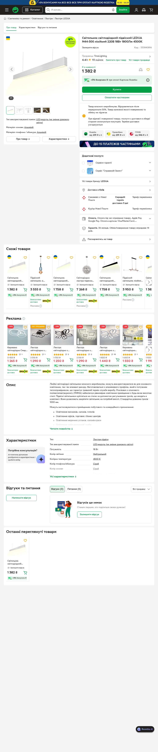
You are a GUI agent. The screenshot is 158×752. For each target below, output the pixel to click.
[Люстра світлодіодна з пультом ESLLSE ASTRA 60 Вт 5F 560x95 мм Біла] (110, 335)
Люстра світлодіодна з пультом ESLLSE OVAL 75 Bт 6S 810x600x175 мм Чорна (38, 349)
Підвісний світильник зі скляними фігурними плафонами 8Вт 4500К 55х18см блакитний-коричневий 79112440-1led (38, 280)
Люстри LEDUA (62, 19)
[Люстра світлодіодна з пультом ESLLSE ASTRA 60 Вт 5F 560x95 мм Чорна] (64, 335)
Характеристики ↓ (59, 139)
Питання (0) (74, 489)
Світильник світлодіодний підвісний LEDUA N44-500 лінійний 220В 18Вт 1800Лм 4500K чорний (109, 280)
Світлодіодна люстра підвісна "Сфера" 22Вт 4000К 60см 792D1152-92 (84, 280)
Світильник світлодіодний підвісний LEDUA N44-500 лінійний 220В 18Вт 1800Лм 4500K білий (63, 280)
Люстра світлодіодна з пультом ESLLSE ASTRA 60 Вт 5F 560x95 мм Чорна (62, 349)
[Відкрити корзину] (151, 10)
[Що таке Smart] (46, 301)
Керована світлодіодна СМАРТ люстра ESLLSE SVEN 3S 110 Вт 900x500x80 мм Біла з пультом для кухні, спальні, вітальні (133, 349)
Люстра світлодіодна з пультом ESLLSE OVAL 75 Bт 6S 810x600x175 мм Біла (85, 349)
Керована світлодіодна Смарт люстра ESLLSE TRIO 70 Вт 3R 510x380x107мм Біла (17, 349)
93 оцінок (97, 60)
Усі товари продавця (139, 60)
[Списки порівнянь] (144, 10)
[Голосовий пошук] (113, 10)
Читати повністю (61, 429)
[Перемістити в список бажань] (148, 70)
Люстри (49, 19)
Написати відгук (21, 498)
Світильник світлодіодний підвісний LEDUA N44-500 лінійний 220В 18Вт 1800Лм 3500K (16, 280)
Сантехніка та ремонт (19, 19)
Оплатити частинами (117, 97)
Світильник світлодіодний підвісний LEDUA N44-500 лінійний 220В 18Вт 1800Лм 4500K (16, 563)
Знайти (123, 10)
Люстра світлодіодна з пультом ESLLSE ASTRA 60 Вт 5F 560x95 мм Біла (108, 349)
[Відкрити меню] (7, 10)
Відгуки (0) (57, 489)
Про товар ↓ (23, 139)
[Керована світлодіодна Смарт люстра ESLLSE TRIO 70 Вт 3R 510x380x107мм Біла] (17, 335)
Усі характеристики (63, 476)
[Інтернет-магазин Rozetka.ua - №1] (15, 10)
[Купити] (25, 289)
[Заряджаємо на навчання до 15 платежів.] (117, 144)
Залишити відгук (89, 514)
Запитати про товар (116, 60)
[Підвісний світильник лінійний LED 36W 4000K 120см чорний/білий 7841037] (133, 265)
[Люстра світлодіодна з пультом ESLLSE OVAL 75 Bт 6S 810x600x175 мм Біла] (87, 335)
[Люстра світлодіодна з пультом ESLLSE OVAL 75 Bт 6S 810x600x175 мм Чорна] (40, 335)
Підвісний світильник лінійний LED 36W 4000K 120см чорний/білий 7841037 (133, 280)
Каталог (35, 10)
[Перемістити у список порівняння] (140, 70)
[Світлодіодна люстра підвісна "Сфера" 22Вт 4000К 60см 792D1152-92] (87, 265)
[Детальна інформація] (24, 318)
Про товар (11, 28)
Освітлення (37, 19)
